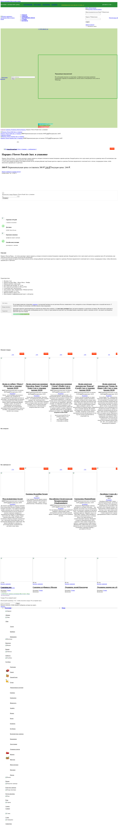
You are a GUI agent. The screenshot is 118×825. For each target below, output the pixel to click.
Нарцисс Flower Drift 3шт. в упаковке (11, 133)
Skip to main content (15, 1)
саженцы (35, 304)
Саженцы (8, 129)
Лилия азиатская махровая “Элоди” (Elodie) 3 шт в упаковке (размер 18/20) (61, 386)
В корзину (5, 198)
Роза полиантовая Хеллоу (12, 499)
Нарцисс (23, 129)
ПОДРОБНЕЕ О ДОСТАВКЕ (21, 314)
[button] (12, 393)
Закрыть (3, 606)
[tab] (6, 303)
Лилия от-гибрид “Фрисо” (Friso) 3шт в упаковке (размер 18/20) (12, 386)
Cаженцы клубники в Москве (45, 587)
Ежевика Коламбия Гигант (37, 494)
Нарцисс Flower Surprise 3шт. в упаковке (12, 138)
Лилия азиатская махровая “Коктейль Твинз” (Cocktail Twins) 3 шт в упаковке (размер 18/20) (37, 387)
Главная (3, 129)
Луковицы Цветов (16, 129)
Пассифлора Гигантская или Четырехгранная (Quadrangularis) (60, 501)
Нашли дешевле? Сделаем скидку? (11, 171)
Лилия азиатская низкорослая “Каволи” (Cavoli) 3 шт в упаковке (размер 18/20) (85, 387)
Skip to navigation (5, 1)
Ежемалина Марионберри (84, 499)
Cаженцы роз (6, 587)
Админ (9, 590)
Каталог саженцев (6, 584)
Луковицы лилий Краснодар (76, 587)
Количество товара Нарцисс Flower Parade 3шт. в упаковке (18, 194)
